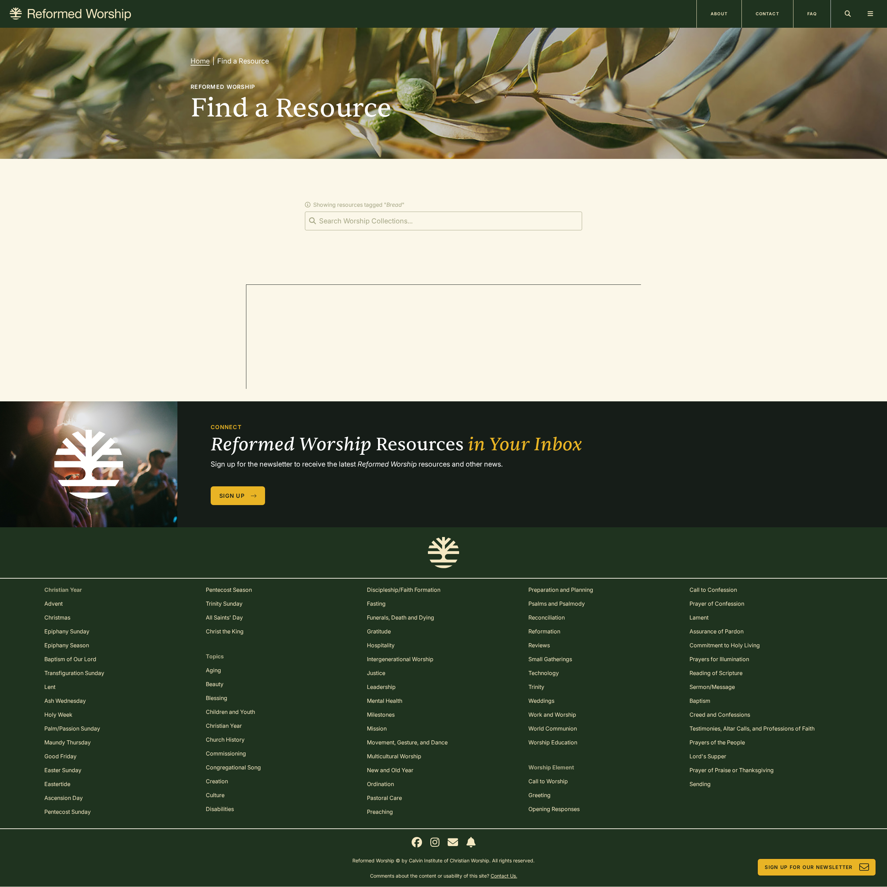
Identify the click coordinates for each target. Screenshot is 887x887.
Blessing (216, 697)
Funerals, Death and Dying (400, 617)
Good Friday (60, 756)
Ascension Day (63, 797)
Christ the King (225, 631)
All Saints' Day (224, 617)
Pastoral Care (384, 797)
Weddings (541, 700)
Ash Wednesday (65, 700)
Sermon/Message (712, 686)
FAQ (812, 13)
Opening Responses (554, 808)
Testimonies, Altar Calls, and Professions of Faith (752, 728)
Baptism (700, 700)
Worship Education (552, 742)
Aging (213, 670)
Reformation (544, 631)
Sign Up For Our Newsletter (808, 867)
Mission (377, 728)
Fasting (376, 603)
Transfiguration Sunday (74, 672)
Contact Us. (504, 876)
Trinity (536, 686)
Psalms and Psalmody (556, 603)
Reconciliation (546, 617)
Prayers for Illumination (719, 659)
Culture (215, 795)
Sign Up (232, 495)
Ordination (380, 784)
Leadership (381, 686)
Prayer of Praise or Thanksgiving (732, 770)
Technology (543, 672)
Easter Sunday (62, 770)
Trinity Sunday (224, 603)
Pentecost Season (229, 589)
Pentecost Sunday (67, 811)
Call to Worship (548, 781)
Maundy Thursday (67, 742)
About (719, 13)
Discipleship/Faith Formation (403, 589)
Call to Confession (713, 589)
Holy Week (58, 714)
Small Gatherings (550, 659)
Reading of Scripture (716, 672)
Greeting (539, 795)
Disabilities (220, 808)
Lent (49, 686)
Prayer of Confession (717, 603)
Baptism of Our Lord (70, 659)
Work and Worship (552, 714)
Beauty (214, 684)
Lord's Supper (708, 756)
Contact (767, 13)
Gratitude (379, 631)
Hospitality (381, 645)
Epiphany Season (66, 645)
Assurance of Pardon (717, 631)
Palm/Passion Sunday (72, 728)
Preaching (380, 811)
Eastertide (57, 784)
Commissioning (226, 753)
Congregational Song (233, 767)
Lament (699, 617)
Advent (53, 603)
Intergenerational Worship (400, 659)
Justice (376, 672)
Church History (225, 739)
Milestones (381, 714)
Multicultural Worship (394, 756)
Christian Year (224, 725)
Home (200, 61)
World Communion (552, 728)
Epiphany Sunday (66, 631)
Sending (700, 784)
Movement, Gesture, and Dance (407, 742)
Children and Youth (230, 711)
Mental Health (384, 700)
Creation (217, 781)
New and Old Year (390, 770)
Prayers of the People (717, 742)
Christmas (57, 617)
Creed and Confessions (720, 714)
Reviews (539, 645)
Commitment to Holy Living (725, 645)
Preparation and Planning (560, 589)
